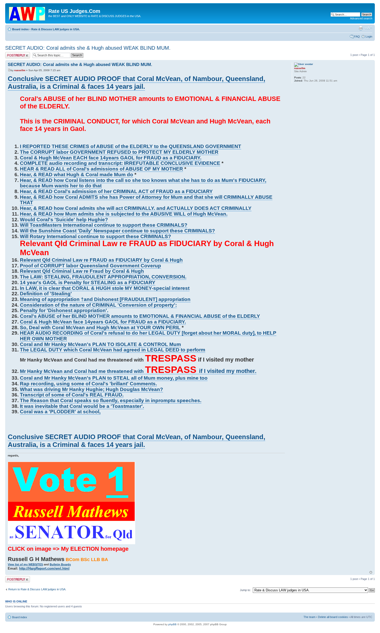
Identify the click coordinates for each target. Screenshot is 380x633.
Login (369, 36)
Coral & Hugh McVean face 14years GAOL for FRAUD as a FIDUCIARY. (103, 322)
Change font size (368, 28)
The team (309, 617)
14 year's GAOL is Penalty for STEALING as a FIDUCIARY (87, 282)
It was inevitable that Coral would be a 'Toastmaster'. (82, 406)
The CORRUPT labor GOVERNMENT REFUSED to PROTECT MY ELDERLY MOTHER (119, 152)
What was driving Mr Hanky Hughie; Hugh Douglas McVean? (91, 389)
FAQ (357, 36)
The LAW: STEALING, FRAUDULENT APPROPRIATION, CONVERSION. (103, 276)
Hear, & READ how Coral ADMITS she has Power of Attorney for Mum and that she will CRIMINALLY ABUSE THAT (146, 199)
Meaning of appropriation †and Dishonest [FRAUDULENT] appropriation (105, 299)
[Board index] (27, 12)
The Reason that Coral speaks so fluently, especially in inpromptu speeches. (110, 400)
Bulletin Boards (60, 564)
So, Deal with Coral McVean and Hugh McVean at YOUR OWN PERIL (100, 327)
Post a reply (12, 53)
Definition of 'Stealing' (46, 293)
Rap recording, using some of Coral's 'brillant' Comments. (88, 383)
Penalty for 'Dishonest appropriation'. (64, 310)
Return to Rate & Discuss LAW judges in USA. (37, 589)
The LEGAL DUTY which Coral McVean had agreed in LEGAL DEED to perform (112, 349)
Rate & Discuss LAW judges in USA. (55, 29)
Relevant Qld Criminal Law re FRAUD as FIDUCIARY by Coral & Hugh (101, 260)
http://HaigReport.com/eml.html (44, 568)
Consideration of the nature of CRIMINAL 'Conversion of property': (98, 305)
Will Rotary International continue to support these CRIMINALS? (95, 236)
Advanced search (361, 18)
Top (370, 572)
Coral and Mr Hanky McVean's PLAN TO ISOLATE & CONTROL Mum (100, 344)
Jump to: (245, 590)
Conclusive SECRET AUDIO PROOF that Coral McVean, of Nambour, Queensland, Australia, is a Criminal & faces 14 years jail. (136, 82)
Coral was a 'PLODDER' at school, (60, 411)
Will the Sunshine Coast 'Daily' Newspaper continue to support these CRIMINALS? (117, 230)
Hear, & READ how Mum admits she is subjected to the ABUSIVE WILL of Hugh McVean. (123, 214)
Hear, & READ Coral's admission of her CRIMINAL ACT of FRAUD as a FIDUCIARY (116, 191)
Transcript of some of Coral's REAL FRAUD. (72, 395)
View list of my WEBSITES (25, 564)
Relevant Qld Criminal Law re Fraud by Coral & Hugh (82, 271)
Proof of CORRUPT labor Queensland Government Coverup (90, 265)
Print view (360, 28)
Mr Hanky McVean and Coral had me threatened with (138, 371)
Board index (20, 29)
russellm (19, 70)
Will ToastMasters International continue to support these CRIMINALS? (103, 225)
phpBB (172, 624)
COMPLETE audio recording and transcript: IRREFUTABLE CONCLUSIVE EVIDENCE (120, 163)
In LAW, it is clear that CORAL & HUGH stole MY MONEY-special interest (104, 288)
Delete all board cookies (333, 617)
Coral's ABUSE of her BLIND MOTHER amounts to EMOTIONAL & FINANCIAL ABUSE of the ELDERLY (140, 316)
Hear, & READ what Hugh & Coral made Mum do (76, 174)
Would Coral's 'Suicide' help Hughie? (64, 219)
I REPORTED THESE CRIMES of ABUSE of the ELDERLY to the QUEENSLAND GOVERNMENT (130, 146)
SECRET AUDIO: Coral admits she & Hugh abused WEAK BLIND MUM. (88, 48)
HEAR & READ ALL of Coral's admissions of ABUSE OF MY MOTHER (101, 169)
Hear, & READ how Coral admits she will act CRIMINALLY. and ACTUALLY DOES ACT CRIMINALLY (136, 208)
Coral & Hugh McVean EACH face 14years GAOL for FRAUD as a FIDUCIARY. (110, 157)
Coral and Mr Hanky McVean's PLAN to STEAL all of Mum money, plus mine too (114, 378)
